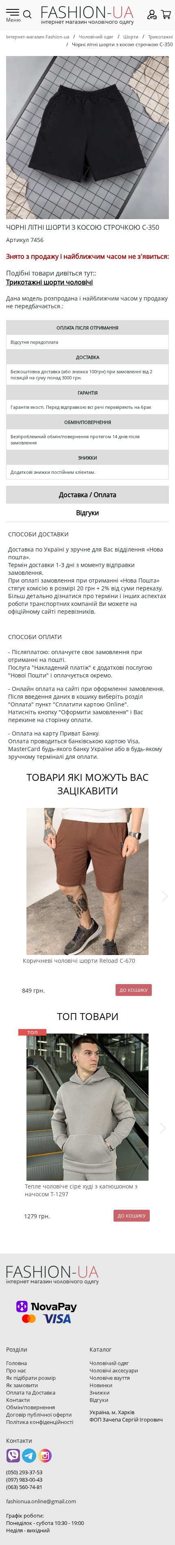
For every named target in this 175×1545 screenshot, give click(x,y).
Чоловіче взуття (110, 1377)
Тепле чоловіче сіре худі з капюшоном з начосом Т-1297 (81, 1190)
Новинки (101, 1385)
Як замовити (22, 1385)
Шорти (130, 37)
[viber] (13, 1458)
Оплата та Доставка (30, 1392)
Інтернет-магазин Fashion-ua (37, 37)
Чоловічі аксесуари (114, 1370)
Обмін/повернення (30, 1407)
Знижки (99, 1392)
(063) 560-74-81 (24, 1487)
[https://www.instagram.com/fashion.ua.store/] (45, 1458)
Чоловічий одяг (96, 37)
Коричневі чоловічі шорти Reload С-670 (79, 960)
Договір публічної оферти (39, 1414)
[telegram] (29, 1458)
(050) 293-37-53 (24, 1472)
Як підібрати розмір (31, 1377)
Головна (16, 1363)
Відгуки (99, 1400)
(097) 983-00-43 (24, 1479)
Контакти (18, 1400)
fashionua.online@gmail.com (41, 1501)
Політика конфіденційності (39, 1422)
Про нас (16, 1370)
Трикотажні (160, 37)
